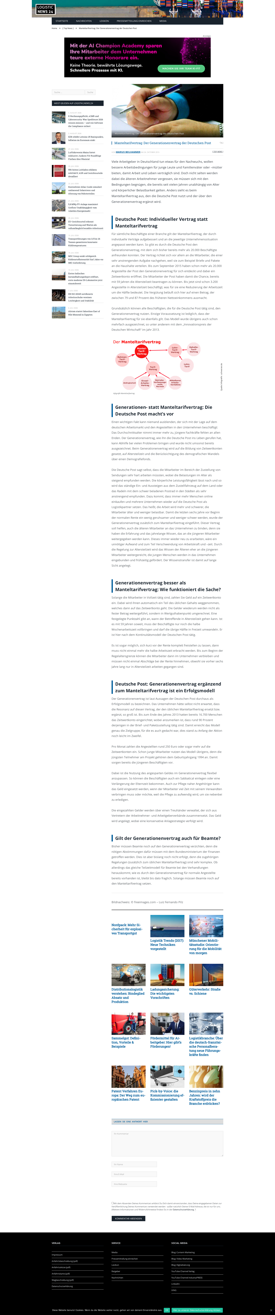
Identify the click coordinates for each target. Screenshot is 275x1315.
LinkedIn (175, 1283)
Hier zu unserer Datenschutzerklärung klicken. (197, 1310)
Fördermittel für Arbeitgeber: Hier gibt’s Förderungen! (165, 1042)
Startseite (62, 20)
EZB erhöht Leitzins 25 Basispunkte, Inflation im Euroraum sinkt (86, 138)
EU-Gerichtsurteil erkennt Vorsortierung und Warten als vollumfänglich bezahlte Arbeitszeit (85, 225)
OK (166, 1310)
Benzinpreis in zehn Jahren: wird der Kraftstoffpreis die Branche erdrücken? (204, 1097)
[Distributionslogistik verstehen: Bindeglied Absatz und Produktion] (129, 975)
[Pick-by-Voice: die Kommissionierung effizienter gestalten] (167, 1077)
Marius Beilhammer (128, 151)
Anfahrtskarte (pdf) (61, 1273)
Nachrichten (84, 20)
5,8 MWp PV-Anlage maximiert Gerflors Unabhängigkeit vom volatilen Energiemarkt (83, 207)
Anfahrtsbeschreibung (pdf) (65, 1261)
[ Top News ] (217, 151)
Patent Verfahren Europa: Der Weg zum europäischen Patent (128, 1095)
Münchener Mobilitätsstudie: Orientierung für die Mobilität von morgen (205, 946)
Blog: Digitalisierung (180, 1264)
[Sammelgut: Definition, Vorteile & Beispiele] (129, 1024)
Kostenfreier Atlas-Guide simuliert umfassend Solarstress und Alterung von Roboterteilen (85, 190)
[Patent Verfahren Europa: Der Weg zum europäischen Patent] (129, 1077)
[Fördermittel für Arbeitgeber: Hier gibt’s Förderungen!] (167, 1024)
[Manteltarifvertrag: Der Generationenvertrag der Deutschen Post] (167, 111)
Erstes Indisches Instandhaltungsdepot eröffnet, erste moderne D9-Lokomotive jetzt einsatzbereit (85, 278)
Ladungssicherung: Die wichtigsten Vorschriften (164, 993)
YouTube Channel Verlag (182, 1271)
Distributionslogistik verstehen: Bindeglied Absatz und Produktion (128, 995)
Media (162, 20)
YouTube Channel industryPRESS (186, 1277)
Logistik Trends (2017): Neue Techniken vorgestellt (167, 944)
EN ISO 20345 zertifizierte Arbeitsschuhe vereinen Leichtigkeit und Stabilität (81, 297)
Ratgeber (116, 1271)
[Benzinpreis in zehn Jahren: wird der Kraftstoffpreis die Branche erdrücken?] (206, 1077)
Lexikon (104, 20)
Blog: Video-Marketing (181, 1258)
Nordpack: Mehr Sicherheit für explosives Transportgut (127, 929)
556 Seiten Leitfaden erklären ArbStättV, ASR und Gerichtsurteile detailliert (85, 173)
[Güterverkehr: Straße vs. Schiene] (206, 975)
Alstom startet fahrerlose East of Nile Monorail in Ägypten (84, 313)
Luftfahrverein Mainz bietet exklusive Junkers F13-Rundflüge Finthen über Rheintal (84, 155)
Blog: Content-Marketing (183, 1252)
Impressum (57, 1254)
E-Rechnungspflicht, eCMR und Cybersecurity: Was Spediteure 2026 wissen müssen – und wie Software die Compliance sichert (85, 121)
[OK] (271, 1310)
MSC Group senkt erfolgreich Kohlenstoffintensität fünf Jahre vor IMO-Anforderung (85, 259)
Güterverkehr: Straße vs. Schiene (205, 991)
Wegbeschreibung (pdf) (63, 1280)
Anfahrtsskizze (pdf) (61, 1267)
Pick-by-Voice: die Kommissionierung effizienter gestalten (167, 1095)
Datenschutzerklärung (183, 1209)
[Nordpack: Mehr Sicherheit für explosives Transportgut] (129, 918)
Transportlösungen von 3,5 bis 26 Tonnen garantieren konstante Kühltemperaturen (84, 242)
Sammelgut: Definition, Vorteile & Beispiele (126, 1042)
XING (173, 1290)
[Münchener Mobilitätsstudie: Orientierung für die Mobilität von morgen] (206, 926)
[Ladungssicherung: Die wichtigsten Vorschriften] (167, 975)
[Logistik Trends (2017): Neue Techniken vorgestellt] (167, 926)
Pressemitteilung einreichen (134, 20)
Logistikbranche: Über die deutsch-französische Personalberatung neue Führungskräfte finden (206, 1046)
